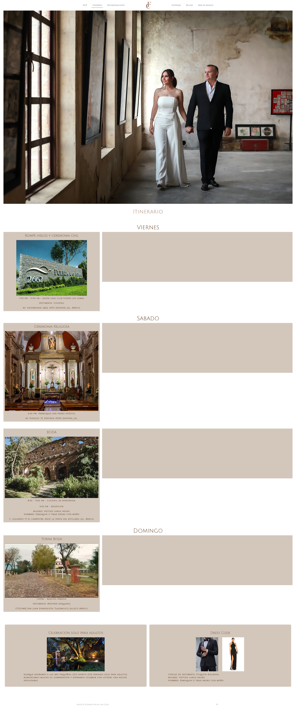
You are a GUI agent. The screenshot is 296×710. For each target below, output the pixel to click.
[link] (51, 268)
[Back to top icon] (217, 704)
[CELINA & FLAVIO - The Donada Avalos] (148, 5)
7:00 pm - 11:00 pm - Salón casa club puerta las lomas (51, 298)
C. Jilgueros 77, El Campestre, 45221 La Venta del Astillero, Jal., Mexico (51, 519)
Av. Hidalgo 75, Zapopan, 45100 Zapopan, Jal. (52, 418)
